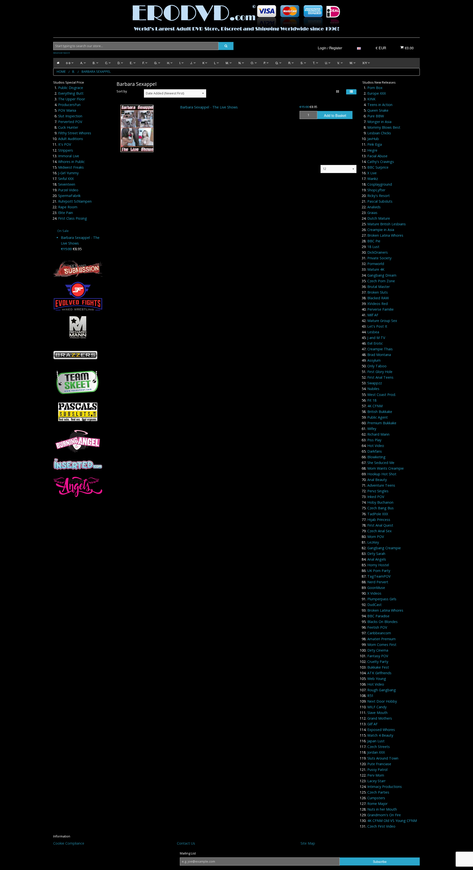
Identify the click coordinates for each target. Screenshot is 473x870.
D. (119, 63)
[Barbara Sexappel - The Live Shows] (136, 128)
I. (180, 63)
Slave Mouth (377, 712)
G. (155, 63)
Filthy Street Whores (74, 133)
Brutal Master (378, 286)
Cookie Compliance (68, 843)
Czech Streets (378, 746)
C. (106, 63)
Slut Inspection (70, 116)
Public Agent (377, 417)
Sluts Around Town (382, 758)
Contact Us (186, 843)
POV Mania (67, 110)
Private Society (379, 258)
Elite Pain (65, 212)
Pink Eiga (374, 144)
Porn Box (375, 87)
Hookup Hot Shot (381, 474)
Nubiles (373, 388)
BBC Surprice (378, 167)
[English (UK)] (359, 47)
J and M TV (376, 337)
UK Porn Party (378, 570)
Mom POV (375, 536)
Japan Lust (376, 741)
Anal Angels (376, 559)
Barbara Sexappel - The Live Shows (209, 107)
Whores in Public (71, 161)
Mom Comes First (381, 644)
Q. (276, 63)
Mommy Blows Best (383, 127)
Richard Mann (378, 434)
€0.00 (409, 47)
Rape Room (67, 207)
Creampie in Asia (380, 229)
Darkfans (374, 451)
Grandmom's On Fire (384, 815)
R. (289, 63)
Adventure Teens (381, 485)
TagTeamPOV (379, 576)
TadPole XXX (377, 514)
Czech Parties (378, 792)
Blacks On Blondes (382, 621)
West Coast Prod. (381, 394)
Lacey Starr (376, 781)
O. (252, 63)
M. (227, 63)
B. (94, 63)
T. (314, 63)
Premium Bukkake (381, 423)
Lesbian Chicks (379, 133)
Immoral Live (68, 156)
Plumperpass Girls (381, 599)
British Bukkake (379, 411)
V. (338, 63)
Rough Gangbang (381, 690)
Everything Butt (71, 93)
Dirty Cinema (377, 650)
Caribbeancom (379, 633)
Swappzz (374, 383)
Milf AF (372, 315)
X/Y (364, 63)
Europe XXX (376, 93)
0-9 (68, 63)
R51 (370, 695)
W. (351, 63)
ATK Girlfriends (379, 673)
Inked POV (375, 496)
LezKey (373, 542)
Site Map (308, 843)
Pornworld (375, 263)
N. (239, 63)
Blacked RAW (378, 298)
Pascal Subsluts (379, 201)
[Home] (58, 63)
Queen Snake (378, 110)
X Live (372, 173)
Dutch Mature (378, 218)
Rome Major (377, 803)
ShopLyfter (376, 190)
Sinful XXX (66, 178)
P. (265, 63)
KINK (371, 99)
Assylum (374, 360)
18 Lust (373, 246)
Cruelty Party (377, 661)
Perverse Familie (380, 309)
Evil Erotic (375, 343)
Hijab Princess (378, 519)
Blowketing (376, 457)
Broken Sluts (377, 292)
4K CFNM (375, 406)
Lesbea (373, 332)
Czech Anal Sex (379, 531)
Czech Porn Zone (381, 281)
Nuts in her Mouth (382, 809)
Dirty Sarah (376, 553)
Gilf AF (372, 724)
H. (168, 63)
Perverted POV (70, 121)
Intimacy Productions (384, 786)
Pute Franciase (379, 764)
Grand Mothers (379, 718)
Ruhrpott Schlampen (75, 201)
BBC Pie (373, 241)
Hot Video (375, 445)
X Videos (374, 593)
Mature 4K (375, 269)
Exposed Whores (381, 729)
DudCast (374, 604)
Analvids (374, 207)
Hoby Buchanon (380, 502)
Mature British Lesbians (386, 224)
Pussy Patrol (377, 769)
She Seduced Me (380, 462)
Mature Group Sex (382, 320)
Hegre (372, 150)
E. (131, 63)
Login (322, 47)
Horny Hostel (378, 565)
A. (81, 63)
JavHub (373, 138)
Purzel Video (68, 190)
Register (335, 47)
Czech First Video (381, 826)
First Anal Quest (380, 525)
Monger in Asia (379, 121)
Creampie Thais (380, 349)
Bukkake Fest (378, 667)
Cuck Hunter (68, 127)
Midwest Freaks (71, 167)
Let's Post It (377, 326)
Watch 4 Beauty (380, 735)
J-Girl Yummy (68, 173)
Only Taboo (377, 366)
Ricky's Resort (378, 195)
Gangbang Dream (381, 275)
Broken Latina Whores (385, 235)
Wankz (372, 178)
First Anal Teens (380, 377)
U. (326, 63)
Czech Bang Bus (380, 508)
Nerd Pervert (377, 582)
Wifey (371, 428)
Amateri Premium (381, 639)
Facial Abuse (377, 156)
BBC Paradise (378, 616)
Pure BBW (375, 116)
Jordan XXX (376, 752)
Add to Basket (335, 115)
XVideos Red (377, 303)
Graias (372, 212)
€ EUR (381, 47)
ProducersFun (69, 104)
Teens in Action (379, 104)
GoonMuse (376, 587)
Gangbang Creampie (384, 548)
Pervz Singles (378, 491)
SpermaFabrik (69, 195)
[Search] (226, 46)
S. (302, 63)
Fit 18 (371, 400)
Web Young (376, 678)
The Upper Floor (71, 99)
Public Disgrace (70, 87)
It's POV (64, 144)
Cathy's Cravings (380, 161)
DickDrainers (377, 252)
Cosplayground (379, 184)
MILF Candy (377, 707)
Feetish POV (377, 627)
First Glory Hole (379, 371)
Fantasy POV (377, 656)
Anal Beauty (377, 479)
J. (191, 63)
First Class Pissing (72, 218)
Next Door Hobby (382, 701)
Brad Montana (379, 354)
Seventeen (66, 184)
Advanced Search (61, 53)
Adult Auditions (70, 138)
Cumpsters (376, 798)
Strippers (65, 150)
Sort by (122, 91)
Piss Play (374, 440)
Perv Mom (375, 775)
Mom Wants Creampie (385, 468)
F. (143, 63)
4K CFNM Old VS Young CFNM (392, 820)
